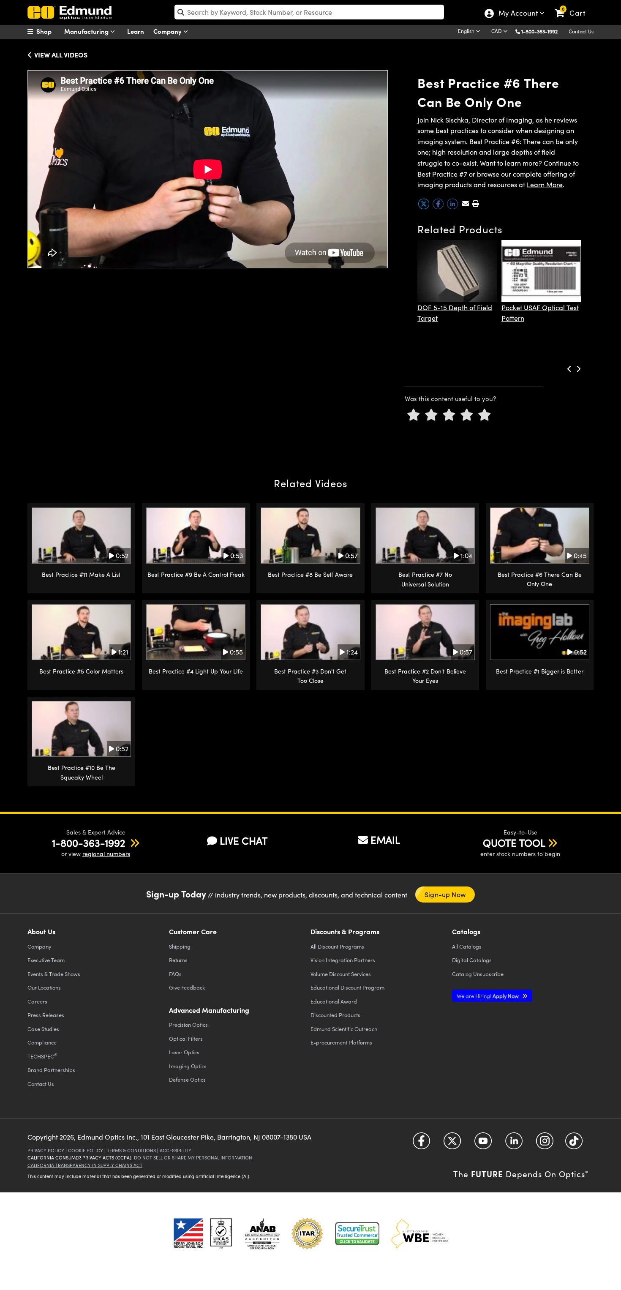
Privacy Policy (45, 1150)
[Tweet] (424, 206)
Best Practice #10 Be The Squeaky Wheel (81, 772)
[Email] (465, 203)
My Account (517, 14)
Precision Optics (188, 1024)
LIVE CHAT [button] (243, 841)
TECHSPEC (42, 1056)
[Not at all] (413, 415)
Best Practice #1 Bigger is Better (539, 671)
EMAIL (385, 839)
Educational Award (333, 1001)
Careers (37, 1001)
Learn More (545, 184)
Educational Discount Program (347, 987)
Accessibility (175, 1150)
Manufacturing (87, 31)
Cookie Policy (85, 1150)
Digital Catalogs (472, 959)
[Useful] (467, 415)
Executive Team (46, 959)
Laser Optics (184, 1051)
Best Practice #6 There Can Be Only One (540, 579)
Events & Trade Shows (53, 973)
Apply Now (488, 995)
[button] (542, 31)
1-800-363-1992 (539, 31)
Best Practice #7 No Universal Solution (425, 579)
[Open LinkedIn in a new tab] (513, 1144)
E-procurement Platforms (341, 1042)
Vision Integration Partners (342, 959)
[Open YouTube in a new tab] (483, 1144)
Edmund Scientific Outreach (343, 1028)
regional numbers (106, 854)
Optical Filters (186, 1038)
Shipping (180, 946)
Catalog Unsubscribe (478, 973)
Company (168, 31)
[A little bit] (431, 415)
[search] (309, 12)
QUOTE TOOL (514, 842)
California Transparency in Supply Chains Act (84, 1165)
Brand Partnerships (51, 1069)
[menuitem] (48, 31)
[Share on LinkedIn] (453, 206)
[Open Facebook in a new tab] (421, 1144)
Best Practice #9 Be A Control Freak (196, 574)
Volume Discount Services (340, 973)
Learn (135, 31)
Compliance (42, 1042)
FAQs (175, 973)
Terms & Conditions (131, 1150)
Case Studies (43, 1028)
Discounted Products (335, 1014)
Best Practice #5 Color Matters (81, 671)
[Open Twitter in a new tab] (452, 1144)
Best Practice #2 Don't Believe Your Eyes (425, 676)
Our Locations (44, 987)
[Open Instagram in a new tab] (544, 1144)
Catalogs (467, 946)
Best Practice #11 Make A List (81, 574)
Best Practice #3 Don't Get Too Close (310, 676)
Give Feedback (187, 987)
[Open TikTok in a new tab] (573, 1144)
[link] (574, 6)
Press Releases (45, 1014)
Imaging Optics (188, 1065)
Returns (178, 959)
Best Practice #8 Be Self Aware (310, 574)
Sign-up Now (445, 894)
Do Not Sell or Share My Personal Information (193, 1157)
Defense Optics (187, 1079)
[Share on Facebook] (439, 206)
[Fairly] (449, 415)
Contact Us (581, 31)
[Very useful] (484, 415)
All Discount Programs (337, 946)
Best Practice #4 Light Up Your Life (196, 671)
